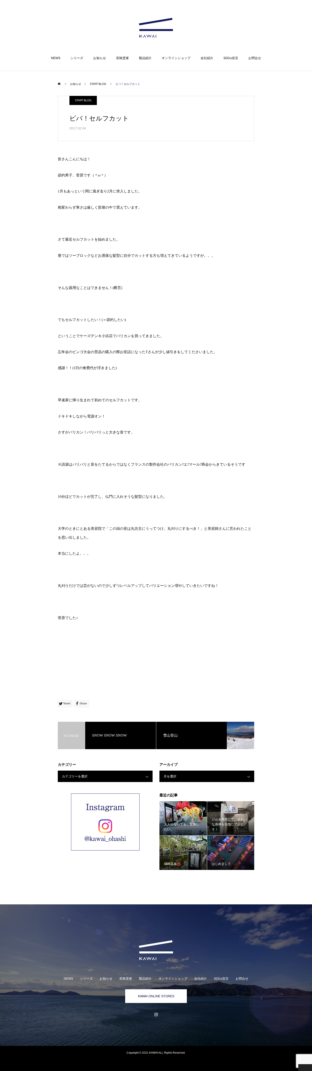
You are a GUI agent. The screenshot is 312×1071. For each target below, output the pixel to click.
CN (293, 17)
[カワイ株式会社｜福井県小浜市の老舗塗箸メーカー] (156, 28)
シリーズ (76, 58)
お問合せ (254, 58)
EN (286, 17)
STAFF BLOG (83, 100)
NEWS (55, 58)
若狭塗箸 (122, 58)
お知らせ (99, 58)
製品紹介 (145, 58)
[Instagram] (156, 1014)
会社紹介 (207, 58)
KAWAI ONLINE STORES (156, 996)
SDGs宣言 (230, 58)
